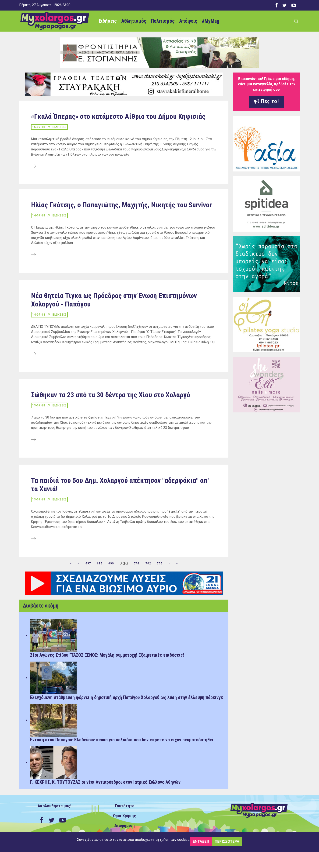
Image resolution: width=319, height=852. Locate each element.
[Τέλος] (177, 563)
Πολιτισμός (162, 21)
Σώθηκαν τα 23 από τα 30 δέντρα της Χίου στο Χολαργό (110, 395)
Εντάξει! (201, 841)
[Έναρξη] (71, 563)
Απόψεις (188, 21)
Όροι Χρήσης (124, 815)
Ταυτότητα (124, 805)
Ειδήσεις (108, 21)
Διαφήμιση (124, 825)
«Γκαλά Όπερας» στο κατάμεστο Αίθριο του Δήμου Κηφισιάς (118, 116)
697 (88, 563)
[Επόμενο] (169, 563)
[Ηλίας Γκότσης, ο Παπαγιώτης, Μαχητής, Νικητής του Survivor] (33, 255)
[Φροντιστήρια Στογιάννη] (159, 52)
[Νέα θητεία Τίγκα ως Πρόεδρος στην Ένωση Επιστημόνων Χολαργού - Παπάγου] (33, 354)
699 (111, 563)
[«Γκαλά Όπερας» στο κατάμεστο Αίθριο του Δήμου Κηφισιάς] (33, 166)
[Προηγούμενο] (78, 563)
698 (100, 563)
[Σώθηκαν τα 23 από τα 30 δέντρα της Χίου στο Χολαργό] (33, 440)
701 (137, 563)
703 (160, 563)
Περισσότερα (227, 841)
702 (148, 563)
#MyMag (210, 21)
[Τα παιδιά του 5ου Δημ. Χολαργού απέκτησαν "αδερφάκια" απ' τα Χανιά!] (33, 539)
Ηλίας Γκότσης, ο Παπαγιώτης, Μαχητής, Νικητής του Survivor (121, 205)
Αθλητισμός (133, 21)
